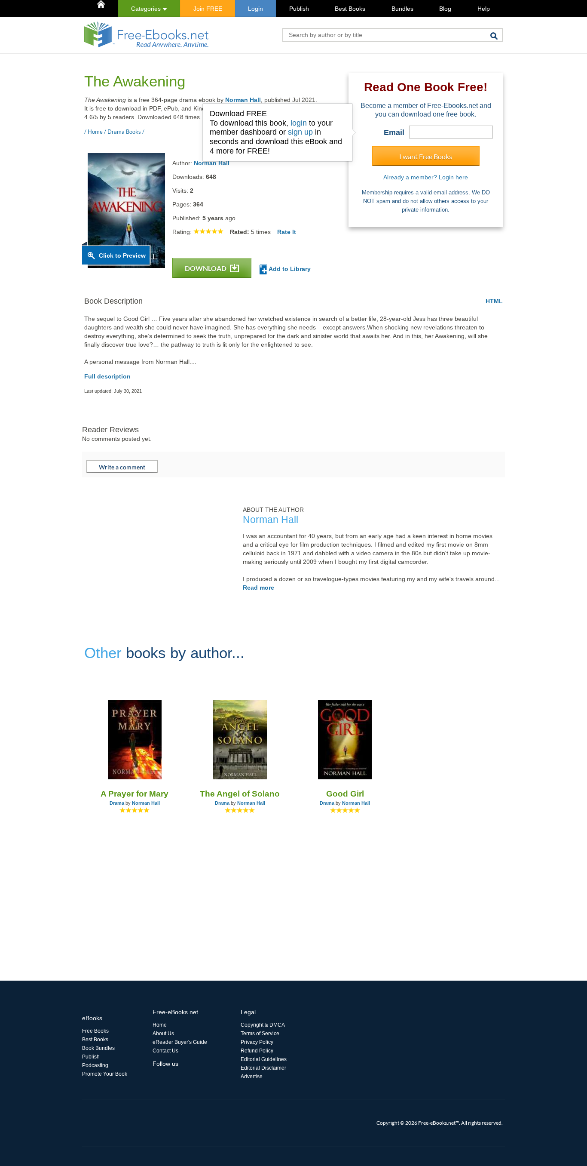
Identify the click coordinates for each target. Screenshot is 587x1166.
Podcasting (95, 1065)
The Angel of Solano (240, 793)
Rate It (286, 231)
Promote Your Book (104, 1074)
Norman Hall (243, 99)
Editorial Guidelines (264, 1059)
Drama (117, 803)
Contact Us (165, 1051)
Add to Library (289, 268)
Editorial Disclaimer (263, 1068)
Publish (299, 8)
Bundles (402, 8)
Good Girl (345, 793)
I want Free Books (425, 156)
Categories (146, 8)
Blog (445, 8)
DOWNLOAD (206, 268)
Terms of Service (260, 1034)
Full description (107, 376)
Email (394, 132)
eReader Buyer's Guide (180, 1042)
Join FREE (207, 8)
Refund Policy (257, 1051)
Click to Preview (122, 255)
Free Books (95, 1031)
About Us (163, 1034)
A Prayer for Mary (134, 793)
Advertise (252, 1077)
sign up (300, 132)
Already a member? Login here (425, 177)
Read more (258, 587)
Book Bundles (98, 1048)
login (298, 123)
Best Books (350, 8)
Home (160, 1025)
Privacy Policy (257, 1042)
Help (483, 8)
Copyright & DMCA (263, 1025)
